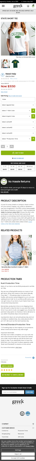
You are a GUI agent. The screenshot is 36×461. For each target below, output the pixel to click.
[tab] (7, 366)
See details (4, 192)
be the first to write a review (12, 375)
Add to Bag (19, 153)
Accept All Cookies (18, 458)
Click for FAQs (10, 76)
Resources (21, 434)
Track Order (5, 437)
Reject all (18, 454)
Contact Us (5, 430)
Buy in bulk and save (15, 96)
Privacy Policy (30, 446)
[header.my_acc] (28, 6)
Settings (18, 450)
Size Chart (4, 92)
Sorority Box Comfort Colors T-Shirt (15, 267)
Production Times (23, 430)
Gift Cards (21, 437)
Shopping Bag (6, 434)
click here (18, 347)
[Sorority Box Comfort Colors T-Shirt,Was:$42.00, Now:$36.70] (16, 250)
